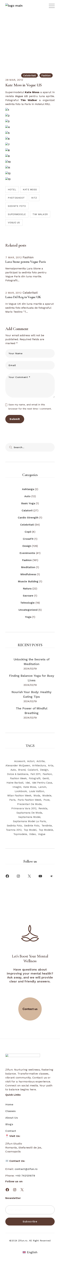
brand (22, 769)
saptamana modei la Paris (29, 821)
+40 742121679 (25, 1175)
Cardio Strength (28, 517)
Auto (27, 496)
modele (46, 795)
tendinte (47, 825)
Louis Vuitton (36, 791)
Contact (10, 1130)
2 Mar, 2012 (13, 292)
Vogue (41, 834)
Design (26, 545)
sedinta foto (14, 825)
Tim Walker (40, 214)
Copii (28, 531)
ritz (34, 197)
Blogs (9, 1124)
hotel (12, 189)
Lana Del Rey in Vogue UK (23, 297)
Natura (27, 588)
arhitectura (39, 765)
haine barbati (14, 782)
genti (45, 778)
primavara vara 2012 (23, 808)
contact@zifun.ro (26, 1169)
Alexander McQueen (18, 765)
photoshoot (16, 197)
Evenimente (27, 553)
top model (30, 829)
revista (42, 808)
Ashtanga (28, 489)
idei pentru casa (42, 782)
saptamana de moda (29, 812)
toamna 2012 (14, 829)
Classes (10, 1111)
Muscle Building (28, 581)
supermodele (17, 214)
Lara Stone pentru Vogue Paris (25, 262)
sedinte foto (17, 206)
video (32, 834)
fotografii (34, 778)
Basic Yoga (28, 503)
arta (50, 765)
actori (30, 761)
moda (37, 795)
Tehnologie (27, 602)
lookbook (21, 791)
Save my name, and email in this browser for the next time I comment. (30, 406)
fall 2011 (35, 774)
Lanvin (42, 786)
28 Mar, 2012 (14, 79)
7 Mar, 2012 (13, 257)
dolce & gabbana (17, 774)
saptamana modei (29, 817)
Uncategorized (28, 609)
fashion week (18, 778)
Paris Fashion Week (29, 799)
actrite (40, 761)
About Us (11, 1117)
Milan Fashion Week (19, 795)
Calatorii (27, 510)
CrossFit (28, 538)
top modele (46, 829)
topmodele (20, 834)
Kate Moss (30, 189)
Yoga (28, 616)
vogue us (14, 222)
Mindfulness (28, 574)
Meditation (28, 567)
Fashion (46, 75)
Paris (12, 799)
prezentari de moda (29, 804)
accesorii (19, 761)
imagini (16, 786)
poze (47, 799)
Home (9, 1104)
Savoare (28, 595)
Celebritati (26, 27)
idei (28, 782)
